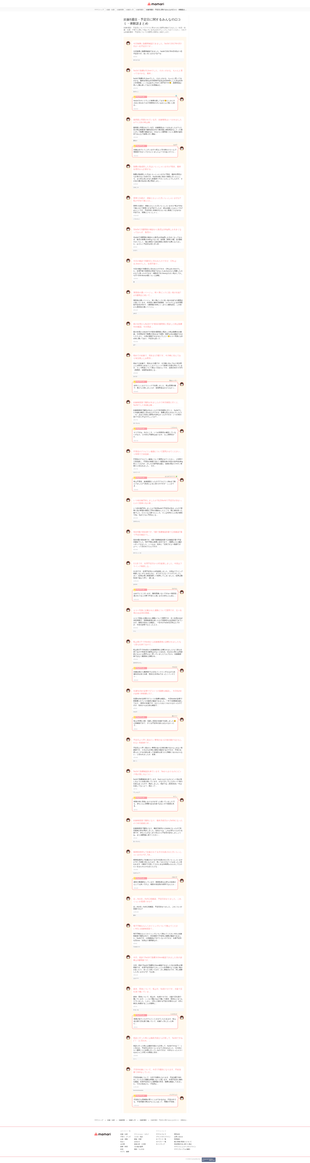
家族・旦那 (137, 1139)
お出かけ (137, 1142)
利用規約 (177, 1139)
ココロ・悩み (138, 1137)
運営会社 (177, 1134)
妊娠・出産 (124, 1134)
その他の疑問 (138, 1146)
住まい (122, 1142)
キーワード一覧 (161, 1139)
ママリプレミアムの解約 (182, 1149)
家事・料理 (124, 1146)
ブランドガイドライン (163, 1137)
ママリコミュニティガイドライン (185, 1146)
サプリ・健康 (124, 1151)
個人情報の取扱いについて (183, 1142)
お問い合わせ (178, 1137)
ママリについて (161, 1134)
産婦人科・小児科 (140, 1144)
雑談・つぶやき (139, 1149)
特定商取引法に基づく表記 (183, 1144)
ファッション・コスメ (141, 1134)
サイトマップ (160, 1144)
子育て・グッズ (125, 1137)
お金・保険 (124, 1139)
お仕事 (122, 1144)
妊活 (121, 1149)
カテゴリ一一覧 (161, 1142)
